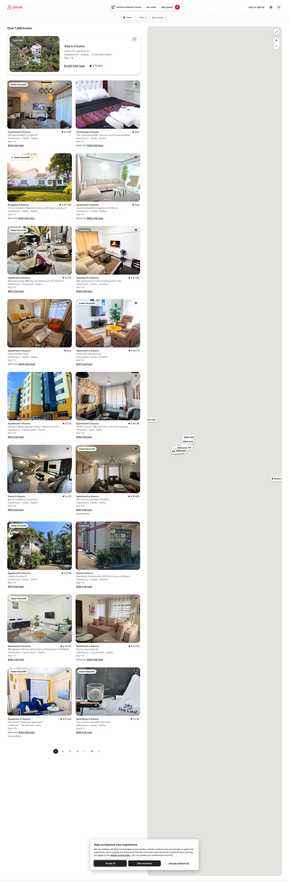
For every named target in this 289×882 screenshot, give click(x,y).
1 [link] (55, 751)
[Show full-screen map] (276, 32)
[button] (74, 66)
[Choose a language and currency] (271, 7)
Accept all (110, 863)
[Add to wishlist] (134, 39)
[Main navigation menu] (279, 7)
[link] (49, 751)
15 (92, 751)
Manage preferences (179, 863)
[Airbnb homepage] (15, 7)
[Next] (99, 751)
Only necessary (144, 863)
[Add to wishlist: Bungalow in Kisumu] (67, 157)
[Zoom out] (276, 46)
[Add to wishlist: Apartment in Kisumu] (67, 84)
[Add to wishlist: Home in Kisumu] (67, 448)
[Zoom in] (276, 40)
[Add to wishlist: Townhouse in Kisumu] (136, 84)
